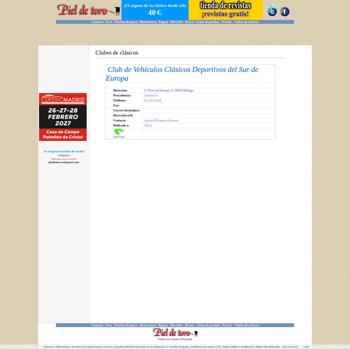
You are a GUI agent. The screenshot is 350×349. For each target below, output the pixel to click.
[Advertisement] (175, 34)
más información (290, 346)
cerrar (306, 346)
